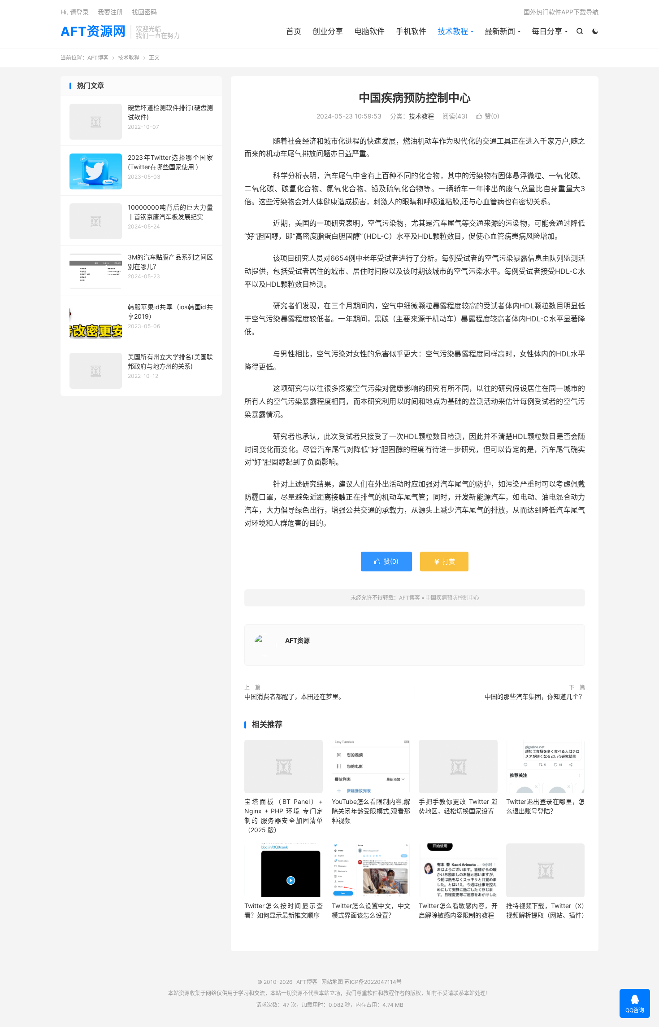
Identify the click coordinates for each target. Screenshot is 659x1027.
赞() (487, 116)
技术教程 (453, 31)
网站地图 (332, 982)
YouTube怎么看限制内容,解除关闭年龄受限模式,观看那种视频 (371, 811)
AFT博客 (97, 57)
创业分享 (327, 31)
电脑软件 (369, 31)
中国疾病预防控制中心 (415, 98)
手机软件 (411, 31)
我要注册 (110, 12)
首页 (293, 31)
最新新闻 (500, 31)
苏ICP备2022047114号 (373, 982)
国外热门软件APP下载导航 (561, 12)
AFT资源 (297, 640)
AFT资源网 (93, 32)
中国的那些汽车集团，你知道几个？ (535, 696)
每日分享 (547, 31)
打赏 (444, 561)
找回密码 (144, 12)
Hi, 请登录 (75, 12)
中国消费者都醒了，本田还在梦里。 (294, 696)
